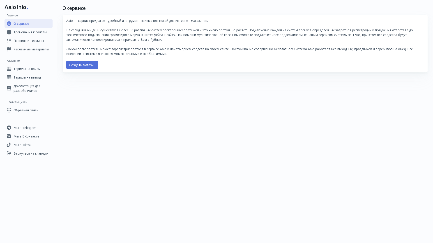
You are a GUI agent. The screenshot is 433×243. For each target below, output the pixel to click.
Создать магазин (82, 65)
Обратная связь (26, 110)
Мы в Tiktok (22, 145)
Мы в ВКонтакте (26, 136)
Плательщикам (17, 102)
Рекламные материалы (31, 49)
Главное (12, 15)
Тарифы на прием (27, 69)
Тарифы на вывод (27, 77)
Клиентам (13, 61)
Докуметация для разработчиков (27, 88)
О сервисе (21, 23)
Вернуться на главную (31, 153)
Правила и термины (29, 40)
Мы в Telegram (25, 128)
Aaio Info (15, 7)
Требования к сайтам (30, 32)
